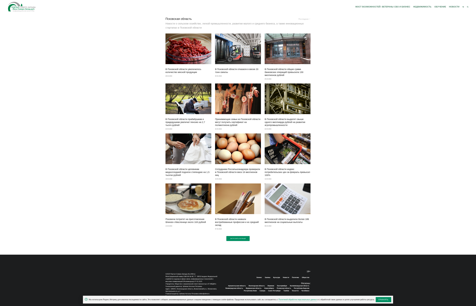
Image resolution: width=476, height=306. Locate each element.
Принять (383, 300)
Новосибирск (269, 288)
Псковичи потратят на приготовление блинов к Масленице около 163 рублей (185, 220)
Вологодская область (257, 286)
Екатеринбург (282, 286)
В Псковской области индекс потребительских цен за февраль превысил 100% (287, 172)
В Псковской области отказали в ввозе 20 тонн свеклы (236, 70)
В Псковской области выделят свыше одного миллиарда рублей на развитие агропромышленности (285, 122)
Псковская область (284, 288)
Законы (267, 277)
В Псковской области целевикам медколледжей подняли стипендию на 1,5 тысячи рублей (187, 172)
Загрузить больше (238, 238)
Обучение (440, 7)
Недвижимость (422, 7)
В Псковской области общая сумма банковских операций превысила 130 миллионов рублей (284, 72)
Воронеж (271, 286)
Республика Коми (250, 291)
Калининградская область (299, 286)
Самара (262, 291)
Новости (454, 7)
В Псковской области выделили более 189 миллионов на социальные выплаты (287, 220)
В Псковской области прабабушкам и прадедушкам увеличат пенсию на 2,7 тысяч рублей (185, 122)
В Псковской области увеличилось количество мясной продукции (183, 70)
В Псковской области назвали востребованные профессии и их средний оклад (237, 222)
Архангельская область (237, 286)
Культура (276, 277)
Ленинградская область (234, 288)
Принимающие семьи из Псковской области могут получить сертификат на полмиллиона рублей (237, 122)
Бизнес (259, 277)
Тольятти (295, 291)
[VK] (463, 7)
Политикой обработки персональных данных (298, 299)
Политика (295, 277)
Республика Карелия (301, 288)
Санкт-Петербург (274, 291)
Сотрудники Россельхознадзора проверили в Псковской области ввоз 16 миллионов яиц (237, 172)
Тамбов (286, 291)
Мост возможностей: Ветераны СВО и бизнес (382, 7)
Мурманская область (253, 288)
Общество (305, 277)
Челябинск (305, 291)
